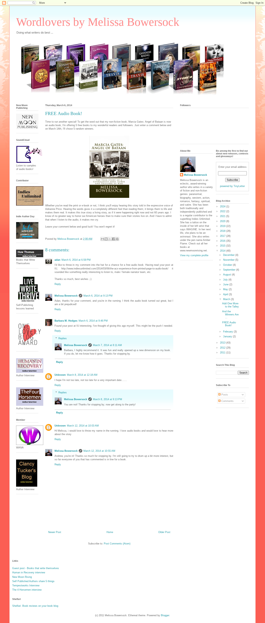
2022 (223, 211)
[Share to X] (110, 239)
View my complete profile (194, 255)
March (227, 299)
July (226, 279)
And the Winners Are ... (230, 314)
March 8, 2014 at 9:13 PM (107, 399)
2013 (223, 342)
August (227, 274)
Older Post (164, 532)
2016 (223, 240)
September (229, 269)
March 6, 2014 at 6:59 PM (76, 259)
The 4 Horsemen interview (27, 589)
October (228, 264)
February (228, 331)
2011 (223, 352)
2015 (223, 245)
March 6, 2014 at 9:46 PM (93, 320)
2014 (223, 250)
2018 (223, 230)
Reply (58, 284)
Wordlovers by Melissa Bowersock (97, 22)
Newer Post (54, 532)
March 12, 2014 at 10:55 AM (99, 450)
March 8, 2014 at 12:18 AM (82, 374)
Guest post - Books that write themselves (35, 568)
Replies (62, 338)
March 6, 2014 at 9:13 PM (98, 295)
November (229, 259)
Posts (224, 394)
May (226, 289)
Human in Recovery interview (28, 572)
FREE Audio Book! (229, 324)
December (229, 255)
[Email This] (102, 239)
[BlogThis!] (106, 239)
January (228, 336)
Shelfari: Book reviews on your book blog (35, 605)
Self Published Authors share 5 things (33, 581)
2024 (223, 206)
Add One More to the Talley (230, 305)
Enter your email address (232, 166)
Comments (227, 401)
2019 (223, 226)
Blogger (165, 615)
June (226, 284)
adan (57, 259)
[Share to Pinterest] (117, 239)
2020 (223, 221)
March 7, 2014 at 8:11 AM (107, 345)
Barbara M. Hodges (66, 320)
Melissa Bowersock (66, 295)
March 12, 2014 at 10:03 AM (83, 425)
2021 (223, 216)
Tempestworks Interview (25, 585)
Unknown (60, 374)
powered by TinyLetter (232, 186)
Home (110, 532)
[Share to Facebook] (113, 239)
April (226, 294)
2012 (223, 347)
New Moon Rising (22, 576)
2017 (223, 235)
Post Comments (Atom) (117, 543)
